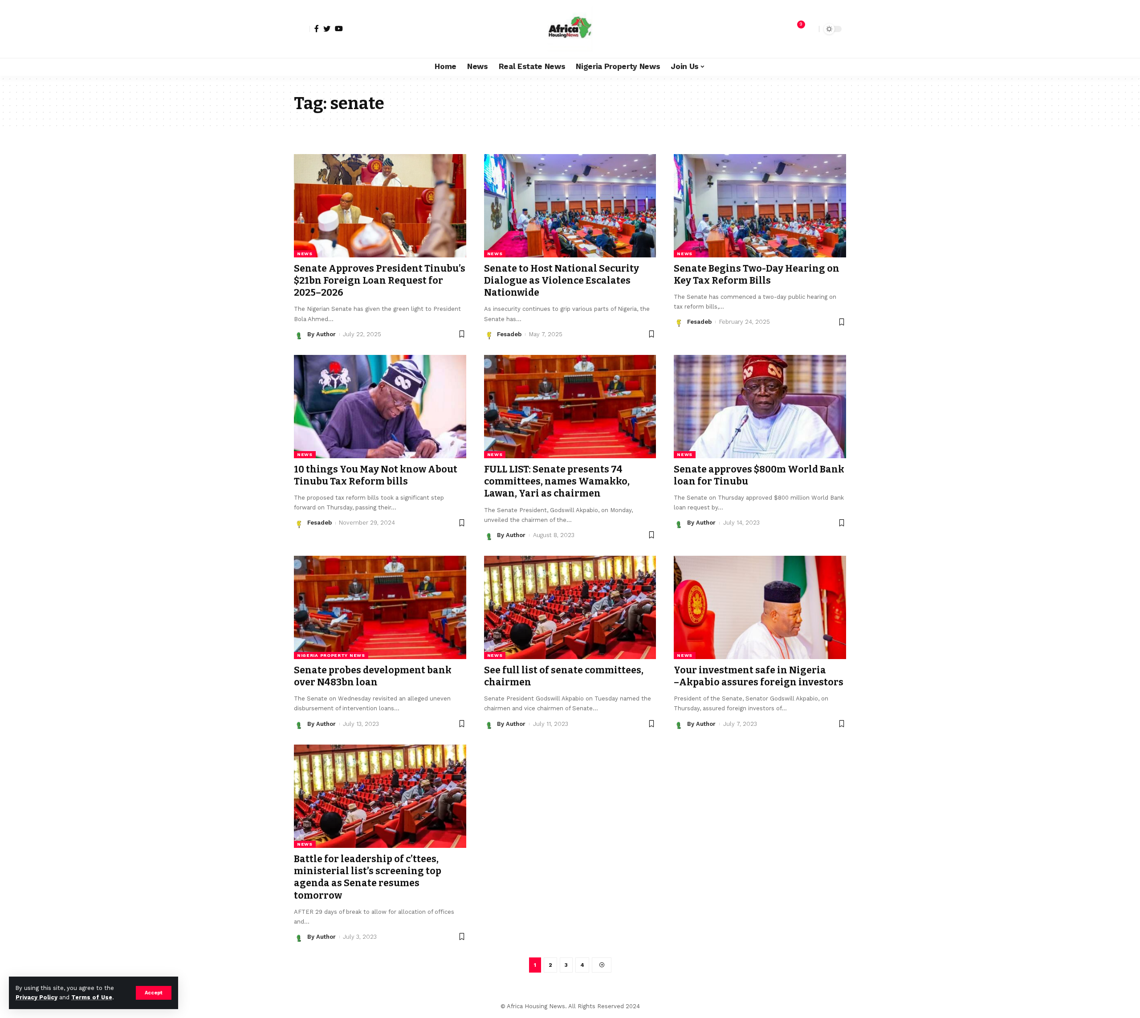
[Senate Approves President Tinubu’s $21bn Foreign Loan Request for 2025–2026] (380, 205)
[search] (810, 28)
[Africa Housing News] (570, 29)
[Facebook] (316, 28)
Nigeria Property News (331, 655)
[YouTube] (339, 28)
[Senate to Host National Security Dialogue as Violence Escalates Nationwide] (570, 205)
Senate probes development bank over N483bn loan (373, 676)
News (305, 253)
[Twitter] (327, 28)
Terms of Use (91, 997)
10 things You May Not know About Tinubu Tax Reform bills (375, 475)
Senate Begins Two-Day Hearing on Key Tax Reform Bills (756, 274)
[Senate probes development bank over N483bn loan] (380, 607)
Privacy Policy (36, 997)
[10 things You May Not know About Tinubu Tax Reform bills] (380, 406)
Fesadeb (509, 334)
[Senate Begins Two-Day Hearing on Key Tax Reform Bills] (760, 205)
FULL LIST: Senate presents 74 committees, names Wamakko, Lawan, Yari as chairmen (557, 482)
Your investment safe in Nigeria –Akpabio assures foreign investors (758, 676)
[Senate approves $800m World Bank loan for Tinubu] (760, 406)
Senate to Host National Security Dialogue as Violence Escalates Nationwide (561, 281)
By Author (321, 334)
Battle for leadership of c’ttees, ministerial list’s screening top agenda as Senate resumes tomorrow (367, 877)
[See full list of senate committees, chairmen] (570, 607)
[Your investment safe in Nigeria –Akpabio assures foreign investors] (760, 607)
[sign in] (302, 29)
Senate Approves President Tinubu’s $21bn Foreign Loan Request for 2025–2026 (379, 281)
